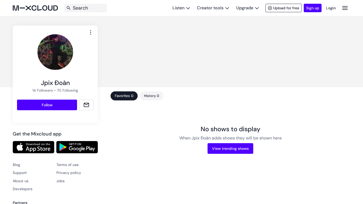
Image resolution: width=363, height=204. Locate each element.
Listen (178, 8)
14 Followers (42, 90)
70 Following (67, 90)
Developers (22, 188)
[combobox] (90, 32)
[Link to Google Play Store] (77, 147)
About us (20, 180)
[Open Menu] (344, 7)
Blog (16, 164)
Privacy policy (68, 172)
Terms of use (67, 164)
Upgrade (244, 8)
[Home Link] (35, 8)
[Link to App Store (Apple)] (33, 147)
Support (20, 172)
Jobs (60, 180)
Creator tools (210, 8)
